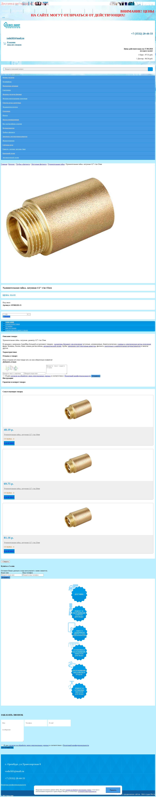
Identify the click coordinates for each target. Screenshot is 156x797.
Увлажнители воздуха (10, 107)
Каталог (11, 164)
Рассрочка (28, 11)
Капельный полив (9, 153)
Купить (7, 317)
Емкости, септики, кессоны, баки (14, 149)
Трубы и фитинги (9, 132)
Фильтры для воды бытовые (12, 94)
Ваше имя (5, 573)
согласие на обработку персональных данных (78, 790)
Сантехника (7, 90)
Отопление (6, 111)
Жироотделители (8, 141)
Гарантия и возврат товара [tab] (16, 330)
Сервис (66, 11)
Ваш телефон (27, 573)
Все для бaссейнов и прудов (12, 124)
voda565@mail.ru (15, 38)
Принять (113, 790)
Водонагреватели (8, 128)
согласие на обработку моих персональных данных (31, 376)
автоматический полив (52, 346)
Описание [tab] (9, 322)
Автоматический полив (11, 157)
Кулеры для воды (8, 77)
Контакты (98, 11)
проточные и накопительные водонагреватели (122, 346)
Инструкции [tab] (10, 328)
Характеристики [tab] (12, 324)
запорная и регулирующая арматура (82, 346)
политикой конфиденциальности (87, 791)
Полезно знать (54, 11)
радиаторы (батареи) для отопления (68, 344)
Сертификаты (77, 11)
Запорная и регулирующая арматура (15, 136)
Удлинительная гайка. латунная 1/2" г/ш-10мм (22, 435)
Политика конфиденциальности (13, 785)
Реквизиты (40, 11)
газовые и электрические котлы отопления (134, 344)
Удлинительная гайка (56, 164)
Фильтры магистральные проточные (15, 98)
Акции (88, 11)
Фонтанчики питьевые (10, 86)
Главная (5, 11)
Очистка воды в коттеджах (12, 103)
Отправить (95, 376)
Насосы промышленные (11, 120)
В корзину (9, 443)
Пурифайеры (7, 82)
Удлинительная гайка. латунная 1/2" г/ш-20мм (22, 489)
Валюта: (110, 11)
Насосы (5, 115)
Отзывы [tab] (8, 326)
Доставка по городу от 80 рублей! (25, 3)
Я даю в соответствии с (48, 376)
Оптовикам (17, 11)
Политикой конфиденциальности (78, 376)
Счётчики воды (8, 145)
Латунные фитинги (38, 164)
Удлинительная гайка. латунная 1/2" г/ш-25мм (22, 543)
